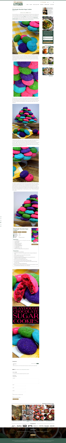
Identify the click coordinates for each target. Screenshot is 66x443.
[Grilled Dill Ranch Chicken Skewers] (50, 71)
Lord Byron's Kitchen (18, 3)
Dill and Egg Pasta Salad (51, 54)
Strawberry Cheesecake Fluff (51, 65)
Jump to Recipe (23, 12)
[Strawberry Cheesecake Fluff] (50, 61)
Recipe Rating (14, 375)
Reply (37, 363)
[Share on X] (1, 216)
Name (13, 384)
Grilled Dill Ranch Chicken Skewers (51, 75)
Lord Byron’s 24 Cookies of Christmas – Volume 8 (28, 421)
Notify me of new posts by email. (16, 397)
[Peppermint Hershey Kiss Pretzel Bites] (38, 420)
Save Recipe (29, 12)
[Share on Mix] (1, 226)
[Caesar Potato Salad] (45, 71)
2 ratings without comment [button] (25, 369)
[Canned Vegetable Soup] (45, 50)
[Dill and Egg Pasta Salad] (50, 50)
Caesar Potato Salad (45, 75)
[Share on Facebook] (1, 224)
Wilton (25, 16)
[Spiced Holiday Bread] (49, 420)
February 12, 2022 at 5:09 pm (33, 363)
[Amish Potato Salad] (45, 61)
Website (14, 390)
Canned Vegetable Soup (45, 54)
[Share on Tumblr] (1, 220)
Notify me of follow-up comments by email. (18, 394)
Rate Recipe (35, 244)
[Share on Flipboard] (1, 222)
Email (13, 387)
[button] (33, 242)
